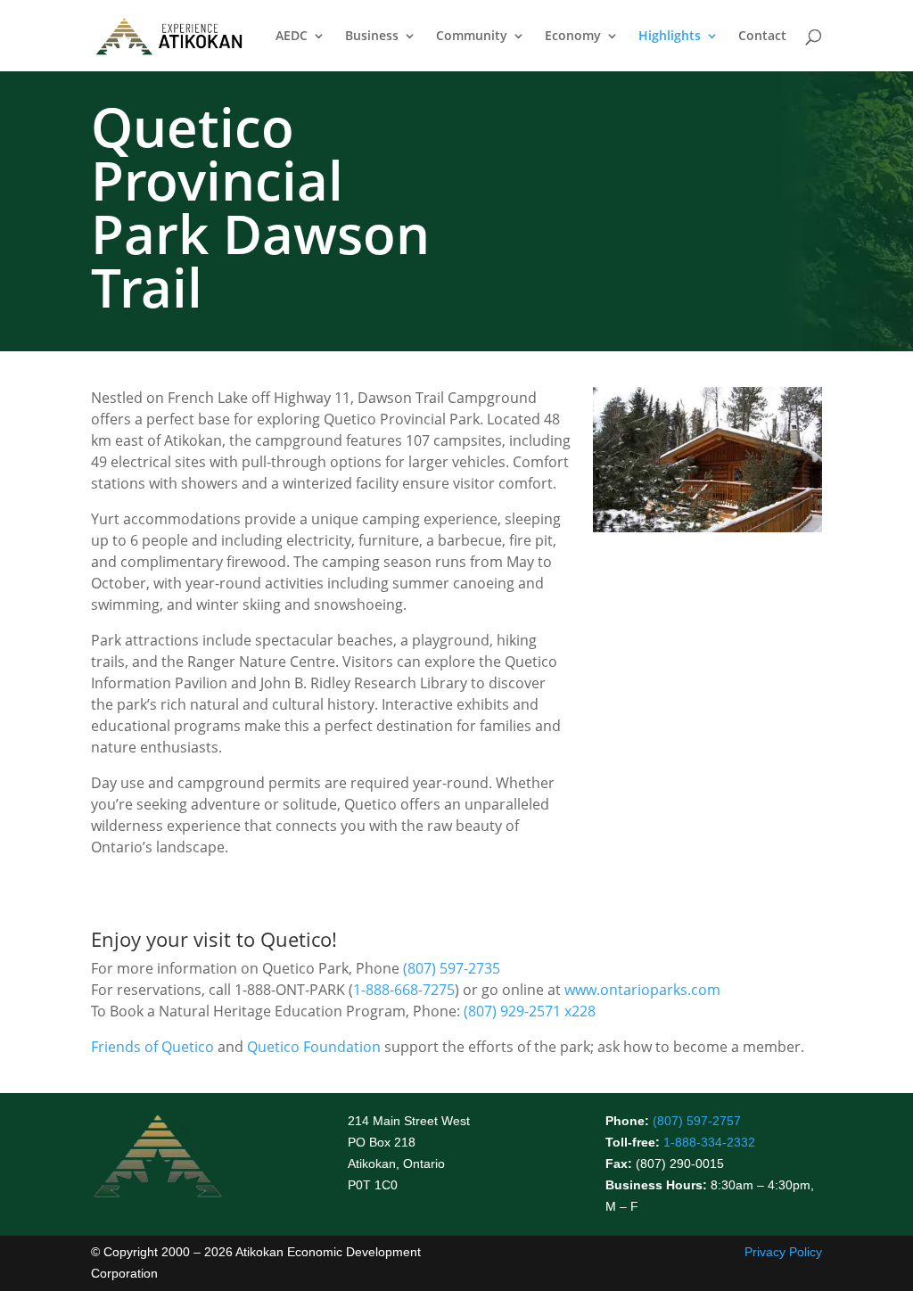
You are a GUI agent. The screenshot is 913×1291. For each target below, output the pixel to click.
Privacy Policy (783, 1252)
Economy (573, 36)
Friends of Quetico (152, 1047)
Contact (762, 36)
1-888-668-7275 (404, 989)
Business (372, 36)
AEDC (292, 36)
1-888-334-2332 (709, 1142)
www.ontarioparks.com (642, 989)
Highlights (669, 36)
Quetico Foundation (314, 1047)
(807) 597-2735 (451, 968)
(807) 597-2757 (697, 1121)
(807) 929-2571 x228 (530, 1011)
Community (471, 36)
